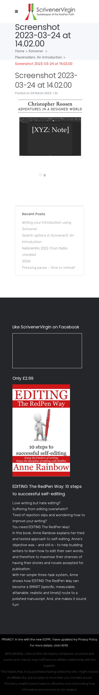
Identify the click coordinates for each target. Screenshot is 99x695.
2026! (26, 261)
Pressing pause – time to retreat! (48, 268)
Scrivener (36, 51)
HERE (64, 645)
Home (19, 51)
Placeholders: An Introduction (38, 57)
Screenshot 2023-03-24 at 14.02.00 (46, 80)
